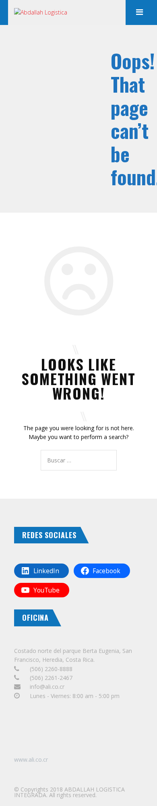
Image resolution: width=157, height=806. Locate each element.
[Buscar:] (79, 460)
